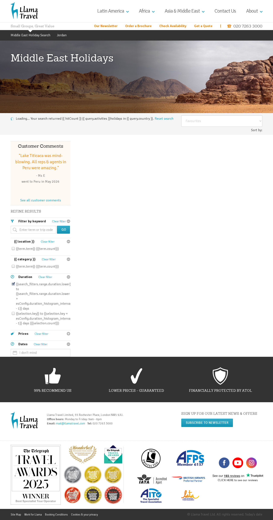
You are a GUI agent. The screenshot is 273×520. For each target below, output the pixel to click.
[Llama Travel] (24, 10)
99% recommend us (52, 390)
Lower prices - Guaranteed (136, 390)
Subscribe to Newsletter (207, 423)
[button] (164, 119)
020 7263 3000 (247, 26)
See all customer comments (40, 200)
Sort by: (256, 130)
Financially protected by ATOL (220, 390)
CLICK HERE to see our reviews (238, 480)
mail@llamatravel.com (71, 423)
